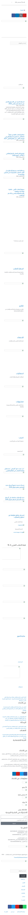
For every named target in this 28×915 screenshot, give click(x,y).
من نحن (12, 911)
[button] (14, 5)
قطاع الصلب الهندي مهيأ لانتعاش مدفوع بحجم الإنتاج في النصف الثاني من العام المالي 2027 (14, 136)
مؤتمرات (23, 893)
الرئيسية (23, 875)
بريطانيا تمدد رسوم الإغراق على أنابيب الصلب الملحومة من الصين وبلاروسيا (14, 172)
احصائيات (20, 373)
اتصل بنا (23, 900)
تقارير (21, 306)
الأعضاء (23, 886)
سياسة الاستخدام (21, 911)
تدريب (21, 437)
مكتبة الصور (21, 636)
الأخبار (23, 882)
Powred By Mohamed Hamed (20, 857)
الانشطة (23, 889)
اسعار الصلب (18, 269)
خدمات (23, 896)
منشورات (20, 402)
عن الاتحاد (23, 879)
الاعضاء (20, 337)
